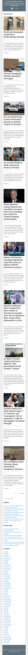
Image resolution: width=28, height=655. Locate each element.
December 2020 (7, 599)
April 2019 (6, 632)
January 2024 (7, 565)
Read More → (7, 52)
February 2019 (7, 636)
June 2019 (6, 629)
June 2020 (6, 609)
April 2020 (6, 613)
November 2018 (7, 639)
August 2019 (7, 626)
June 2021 (6, 591)
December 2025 (7, 558)
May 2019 (6, 631)
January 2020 (7, 617)
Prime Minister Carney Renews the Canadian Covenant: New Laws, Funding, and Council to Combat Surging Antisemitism (13, 211)
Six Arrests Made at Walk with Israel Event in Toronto (13, 165)
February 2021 (7, 596)
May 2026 (6, 553)
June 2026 (6, 552)
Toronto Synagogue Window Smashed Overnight (13, 76)
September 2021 (7, 588)
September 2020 (7, 604)
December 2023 (7, 566)
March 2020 (6, 614)
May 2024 (6, 561)
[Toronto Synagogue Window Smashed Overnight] (14, 71)
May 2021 (6, 593)
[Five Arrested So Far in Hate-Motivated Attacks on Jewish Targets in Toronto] (14, 115)
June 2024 (6, 560)
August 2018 (7, 642)
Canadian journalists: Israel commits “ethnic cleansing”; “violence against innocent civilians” (14, 520)
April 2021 (6, 594)
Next (23, 493)
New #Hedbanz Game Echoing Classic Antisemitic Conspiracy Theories (14, 465)
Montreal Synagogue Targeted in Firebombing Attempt (14, 34)
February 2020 (7, 616)
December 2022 (7, 578)
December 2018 (7, 637)
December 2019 (7, 619)
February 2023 (7, 575)
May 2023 (6, 571)
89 (20, 493)
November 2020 (7, 601)
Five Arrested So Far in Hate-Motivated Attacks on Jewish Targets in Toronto (13, 120)
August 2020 (7, 606)
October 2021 (7, 586)
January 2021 (7, 598)
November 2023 (7, 568)
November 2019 (7, 621)
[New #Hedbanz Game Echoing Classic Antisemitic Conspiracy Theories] (14, 459)
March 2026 (6, 556)
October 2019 (7, 622)
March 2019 (6, 634)
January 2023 (7, 576)
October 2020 (7, 603)
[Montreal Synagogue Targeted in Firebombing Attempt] (14, 30)
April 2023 (6, 573)
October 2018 (7, 641)
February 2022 (7, 583)
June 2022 (6, 580)
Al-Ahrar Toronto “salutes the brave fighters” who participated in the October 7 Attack (12, 364)
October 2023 (7, 570)
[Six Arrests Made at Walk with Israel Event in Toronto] (14, 160)
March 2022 (6, 581)
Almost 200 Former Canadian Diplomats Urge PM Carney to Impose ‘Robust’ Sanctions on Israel (13, 262)
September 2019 (7, 624)
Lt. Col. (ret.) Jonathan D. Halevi (15, 39)
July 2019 (6, 627)
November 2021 (7, 585)
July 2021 (6, 589)
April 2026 (6, 555)
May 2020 (6, 611)
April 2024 (6, 563)
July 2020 (6, 608)
